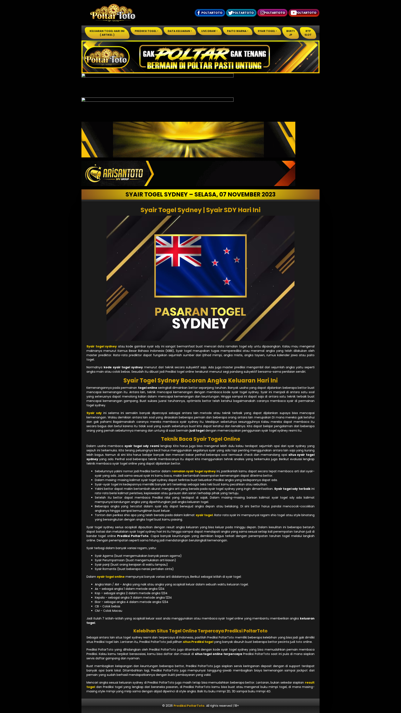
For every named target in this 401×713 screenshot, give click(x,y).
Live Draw (208, 31)
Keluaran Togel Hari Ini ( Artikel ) (107, 33)
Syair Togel (266, 31)
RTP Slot (308, 33)
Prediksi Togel (145, 31)
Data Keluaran (179, 31)
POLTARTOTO (211, 13)
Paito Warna (236, 31)
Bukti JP (290, 33)
